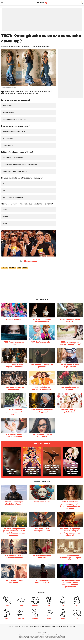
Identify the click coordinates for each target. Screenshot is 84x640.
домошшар (4, 267)
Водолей (63, 618)
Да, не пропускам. (8, 138)
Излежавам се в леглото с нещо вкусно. (15, 171)
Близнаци (35, 605)
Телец (21, 605)
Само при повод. (8, 145)
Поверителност (45, 626)
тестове (25, 267)
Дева (76, 605)
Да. (4, 183)
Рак (49, 605)
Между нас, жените (42, 443)
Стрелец (35, 618)
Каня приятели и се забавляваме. (13, 157)
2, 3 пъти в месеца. (9, 112)
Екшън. (5, 209)
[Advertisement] (42, 18)
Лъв (63, 605)
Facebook (17, 626)
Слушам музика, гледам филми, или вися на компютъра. (20, 164)
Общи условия (34, 626)
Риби (76, 618)
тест (19, 267)
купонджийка (12, 267)
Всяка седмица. (7, 105)
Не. (4, 190)
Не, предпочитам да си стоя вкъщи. (14, 131)
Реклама (72, 626)
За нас (11, 626)
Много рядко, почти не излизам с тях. (14, 119)
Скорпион (21, 618)
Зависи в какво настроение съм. (13, 197)
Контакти (64, 626)
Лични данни (56, 626)
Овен (7, 605)
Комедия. (5, 216)
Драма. (5, 223)
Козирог (49, 618)
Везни (7, 618)
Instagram (25, 626)
